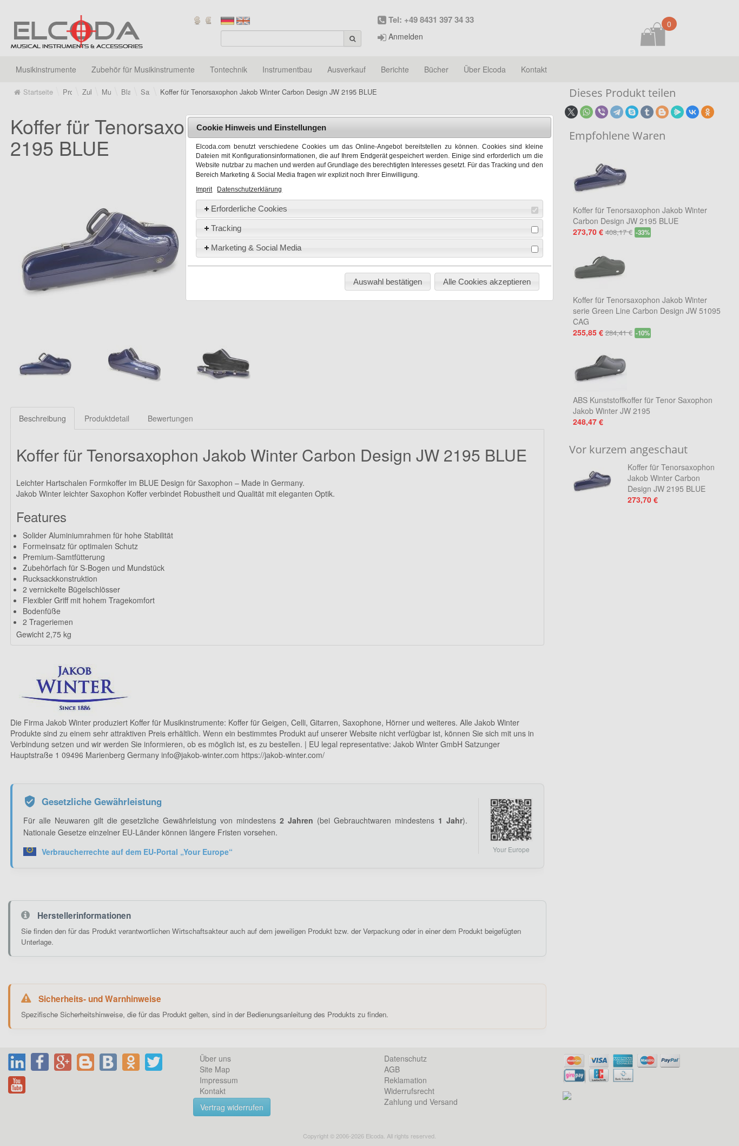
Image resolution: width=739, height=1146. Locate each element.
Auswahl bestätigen (387, 281)
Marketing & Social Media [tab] (256, 247)
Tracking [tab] (226, 228)
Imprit (204, 189)
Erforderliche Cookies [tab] (249, 208)
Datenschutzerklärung (249, 189)
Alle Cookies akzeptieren (487, 281)
